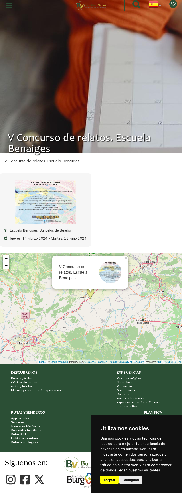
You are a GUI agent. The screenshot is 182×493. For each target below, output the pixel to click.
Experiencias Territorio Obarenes (140, 402)
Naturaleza (124, 382)
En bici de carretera (24, 438)
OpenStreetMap (59, 361)
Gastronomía (126, 390)
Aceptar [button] (109, 480)
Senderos (17, 422)
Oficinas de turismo (24, 382)
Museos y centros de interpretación (36, 390)
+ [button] (6, 258)
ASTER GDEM (165, 361)
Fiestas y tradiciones (131, 398)
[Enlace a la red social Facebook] (26, 480)
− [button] (6, 265)
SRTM (177, 361)
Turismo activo (127, 406)
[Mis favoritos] (173, 4)
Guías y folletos (22, 386)
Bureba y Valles (21, 378)
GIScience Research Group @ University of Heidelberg (114, 361)
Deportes (123, 394)
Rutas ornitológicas (24, 442)
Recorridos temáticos (26, 430)
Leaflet (42, 361)
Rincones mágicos (129, 378)
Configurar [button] (131, 480)
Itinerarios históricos (25, 426)
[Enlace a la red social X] (40, 480)
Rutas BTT (18, 434)
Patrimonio (124, 386)
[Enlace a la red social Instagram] (12, 480)
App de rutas (20, 418)
